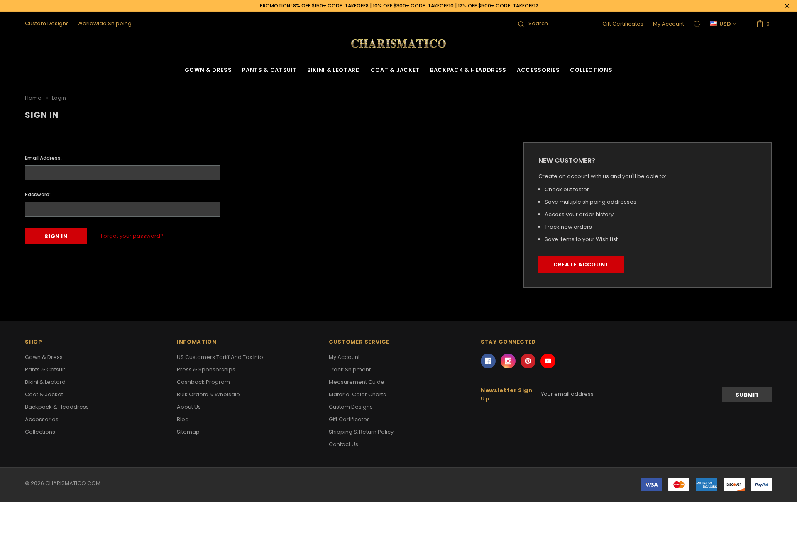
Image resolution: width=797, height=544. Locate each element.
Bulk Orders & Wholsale (208, 394)
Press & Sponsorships (206, 369)
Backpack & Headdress (468, 70)
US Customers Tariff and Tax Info (220, 357)
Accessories (538, 70)
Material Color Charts (357, 394)
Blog (183, 419)
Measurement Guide (356, 382)
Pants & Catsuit (269, 70)
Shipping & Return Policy (361, 432)
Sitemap (188, 432)
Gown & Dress (208, 70)
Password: (38, 194)
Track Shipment (350, 369)
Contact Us (343, 444)
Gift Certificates (622, 24)
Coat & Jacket (395, 70)
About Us (189, 407)
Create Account (581, 264)
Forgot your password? (132, 236)
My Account (668, 24)
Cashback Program (203, 382)
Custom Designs (351, 407)
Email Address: (43, 157)
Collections (591, 70)
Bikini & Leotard (333, 70)
